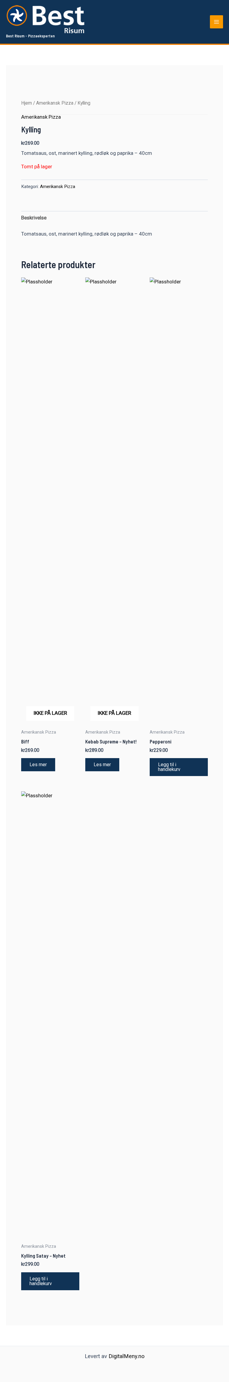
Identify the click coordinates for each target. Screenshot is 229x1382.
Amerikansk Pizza (54, 103)
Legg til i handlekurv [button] (169, 767)
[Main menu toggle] (216, 21)
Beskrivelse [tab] (34, 218)
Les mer (38, 764)
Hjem (26, 103)
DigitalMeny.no (127, 1356)
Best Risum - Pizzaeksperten (30, 35)
